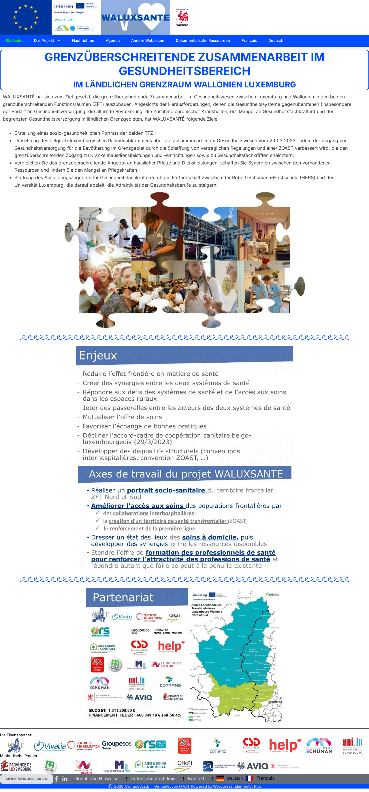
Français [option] (265, 778)
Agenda (113, 40)
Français (249, 40)
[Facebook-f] (56, 779)
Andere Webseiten (147, 40)
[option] (260, 778)
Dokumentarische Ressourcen (203, 40)
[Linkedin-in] (65, 779)
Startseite (14, 40)
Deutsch (275, 40)
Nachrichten (83, 40)
